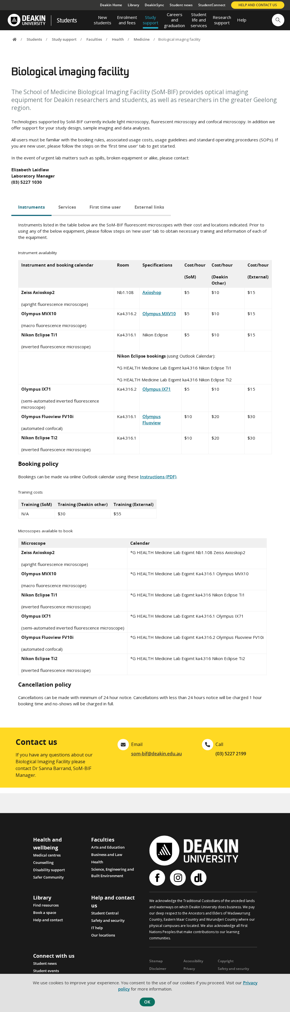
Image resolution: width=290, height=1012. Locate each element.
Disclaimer (157, 968)
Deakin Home (111, 5)
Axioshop (151, 292)
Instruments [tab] (31, 207)
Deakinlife (199, 878)
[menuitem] (102, 20)
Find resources (46, 905)
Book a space (44, 912)
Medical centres (47, 855)
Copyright (226, 961)
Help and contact (48, 919)
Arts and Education (108, 847)
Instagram (178, 878)
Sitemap (156, 961)
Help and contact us (257, 5)
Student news (181, 5)
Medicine (142, 39)
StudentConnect (211, 5)
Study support (64, 39)
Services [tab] (67, 207)
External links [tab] (149, 207)
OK (147, 1002)
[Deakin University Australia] (26, 20)
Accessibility (193, 961)
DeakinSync (154, 5)
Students (67, 21)
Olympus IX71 (156, 389)
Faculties (94, 39)
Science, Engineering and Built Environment (112, 870)
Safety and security (108, 920)
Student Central (105, 913)
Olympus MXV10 (159, 313)
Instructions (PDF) (158, 476)
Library (133, 5)
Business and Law (106, 854)
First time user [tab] (105, 207)
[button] (278, 20)
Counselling (43, 862)
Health (118, 39)
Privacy (189, 968)
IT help (97, 927)
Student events (46, 970)
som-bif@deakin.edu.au (156, 754)
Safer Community (48, 877)
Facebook (158, 878)
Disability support (49, 869)
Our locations (103, 935)
